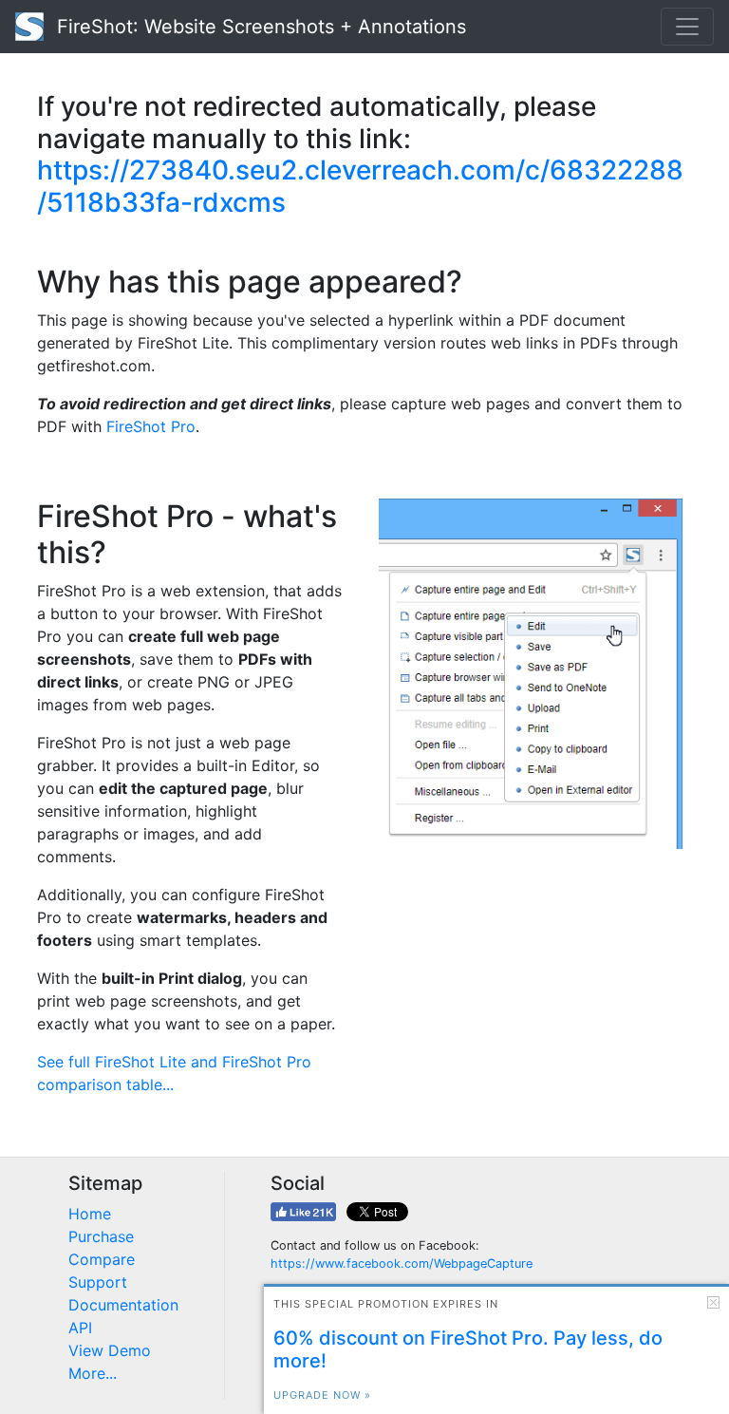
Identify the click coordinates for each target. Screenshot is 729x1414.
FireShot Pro (151, 426)
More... (92, 1373)
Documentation (123, 1304)
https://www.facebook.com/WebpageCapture (402, 1263)
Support (97, 1282)
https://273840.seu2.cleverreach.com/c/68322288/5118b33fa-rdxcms (360, 186)
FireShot (258, 26)
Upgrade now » (322, 1395)
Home (89, 1213)
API (80, 1327)
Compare (101, 1259)
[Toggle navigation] (687, 27)
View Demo (109, 1350)
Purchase (101, 1236)
